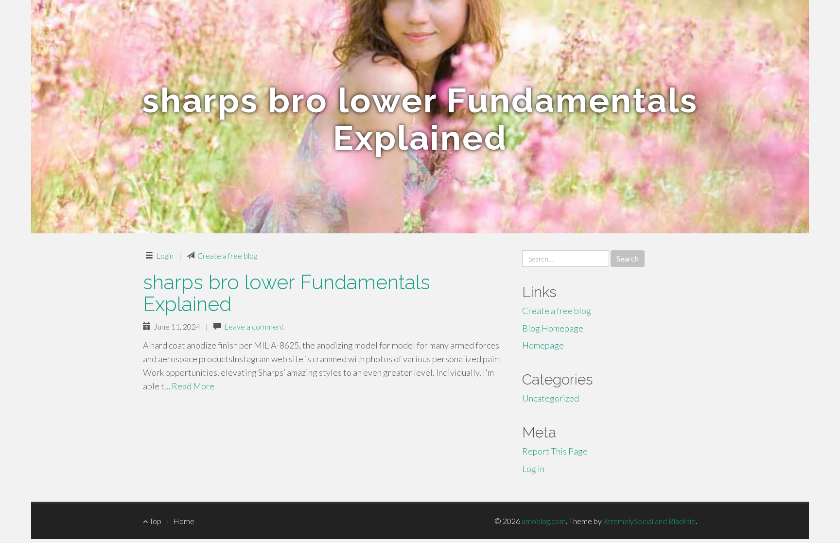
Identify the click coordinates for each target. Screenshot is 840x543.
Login (165, 255)
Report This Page (555, 451)
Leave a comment (254, 326)
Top (154, 520)
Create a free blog (227, 255)
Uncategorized (550, 398)
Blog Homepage (552, 328)
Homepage (543, 345)
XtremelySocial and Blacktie (649, 520)
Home (183, 520)
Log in (533, 468)
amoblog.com (544, 520)
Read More (193, 386)
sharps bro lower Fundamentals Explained (286, 293)
